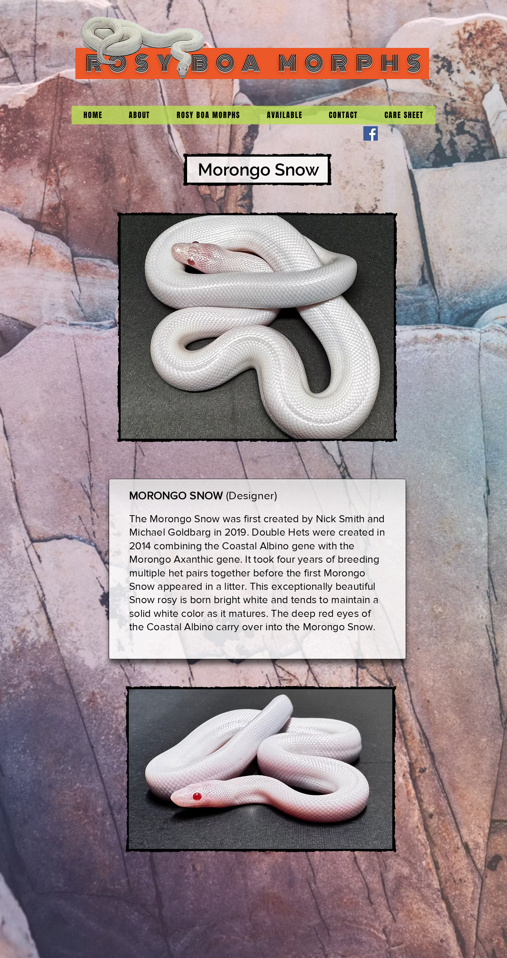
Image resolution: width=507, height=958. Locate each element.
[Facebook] (370, 133)
